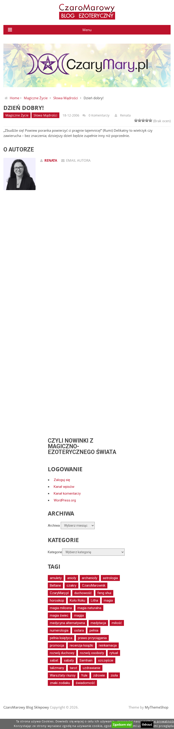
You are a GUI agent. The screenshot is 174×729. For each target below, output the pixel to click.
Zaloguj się (62, 480)
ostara (79, 630)
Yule (84, 675)
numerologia (59, 630)
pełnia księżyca (61, 638)
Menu (87, 29)
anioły (71, 578)
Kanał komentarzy (67, 493)
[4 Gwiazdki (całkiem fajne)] (147, 120)
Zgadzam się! (122, 724)
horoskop (57, 600)
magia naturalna (89, 608)
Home (14, 98)
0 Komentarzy (99, 115)
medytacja (98, 623)
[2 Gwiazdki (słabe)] (139, 120)
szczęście (105, 660)
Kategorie (55, 552)
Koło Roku (77, 600)
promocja (57, 645)
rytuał (114, 653)
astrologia (110, 578)
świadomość (85, 683)
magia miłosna (61, 608)
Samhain (86, 660)
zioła (114, 675)
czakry (71, 585)
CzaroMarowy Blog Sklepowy (26, 707)
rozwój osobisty (92, 653)
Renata (125, 115)
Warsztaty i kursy (62, 675)
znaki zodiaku (60, 683)
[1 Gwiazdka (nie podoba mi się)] (136, 120)
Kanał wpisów (64, 487)
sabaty (69, 660)
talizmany (57, 668)
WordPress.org (65, 500)
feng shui (104, 593)
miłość (117, 623)
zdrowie (99, 675)
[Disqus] (86, 260)
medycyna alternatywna (67, 623)
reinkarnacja (108, 645)
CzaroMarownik (93, 585)
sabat (54, 660)
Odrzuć (147, 724)
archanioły (89, 578)
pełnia (93, 630)
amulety (56, 578)
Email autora (78, 160)
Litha (94, 600)
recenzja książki (81, 645)
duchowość (83, 593)
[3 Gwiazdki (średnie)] (143, 120)
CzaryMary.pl (59, 593)
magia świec (59, 615)
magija (79, 615)
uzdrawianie (91, 668)
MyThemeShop (156, 707)
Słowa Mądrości (65, 98)
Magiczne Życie (36, 98)
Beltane (55, 585)
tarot (73, 668)
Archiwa (54, 525)
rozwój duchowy (62, 653)
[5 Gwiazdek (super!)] (150, 120)
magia (108, 600)
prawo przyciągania (92, 638)
